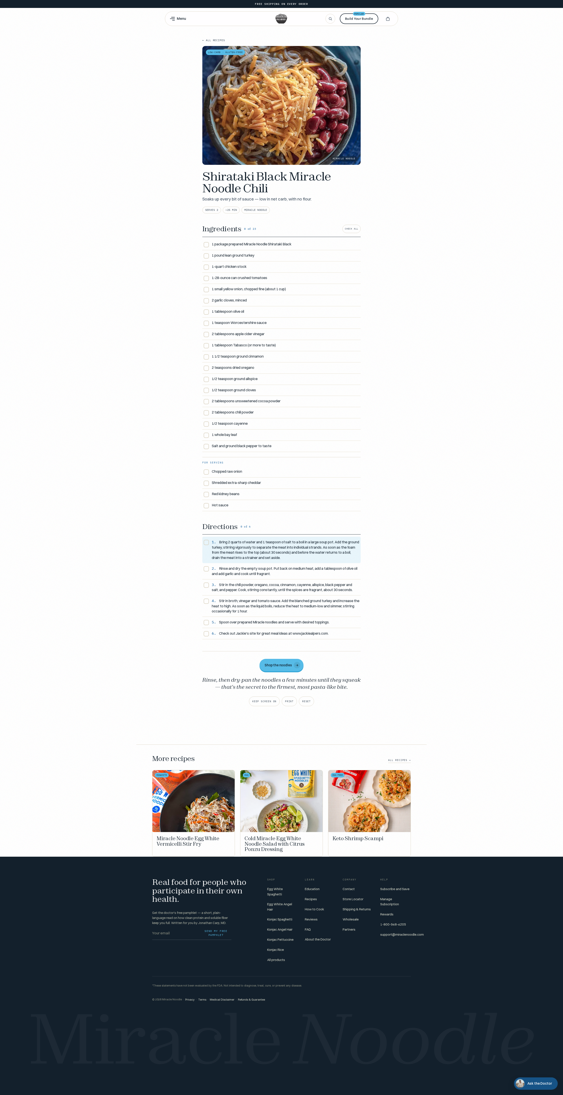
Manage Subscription (389, 901)
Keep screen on (264, 701)
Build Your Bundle (359, 17)
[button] (388, 19)
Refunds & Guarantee (251, 999)
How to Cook (314, 909)
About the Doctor (318, 939)
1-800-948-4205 (393, 924)
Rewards (386, 914)
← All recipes (213, 40)
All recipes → (399, 760)
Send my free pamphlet (216, 933)
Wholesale (351, 919)
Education (312, 889)
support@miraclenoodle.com (402, 934)
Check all (351, 228)
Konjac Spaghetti (279, 919)
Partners (349, 929)
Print (289, 701)
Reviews (311, 919)
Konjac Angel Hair (279, 929)
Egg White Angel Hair (279, 906)
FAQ (308, 929)
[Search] (330, 19)
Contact (349, 889)
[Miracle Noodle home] (281, 19)
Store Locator (353, 899)
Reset (306, 701)
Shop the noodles (282, 665)
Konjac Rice (275, 950)
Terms (202, 999)
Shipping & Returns (357, 909)
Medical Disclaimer (222, 999)
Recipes (311, 899)
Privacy (190, 999)
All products (276, 960)
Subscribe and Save (394, 889)
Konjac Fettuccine (280, 939)
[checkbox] (281, 244)
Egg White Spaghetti (275, 891)
